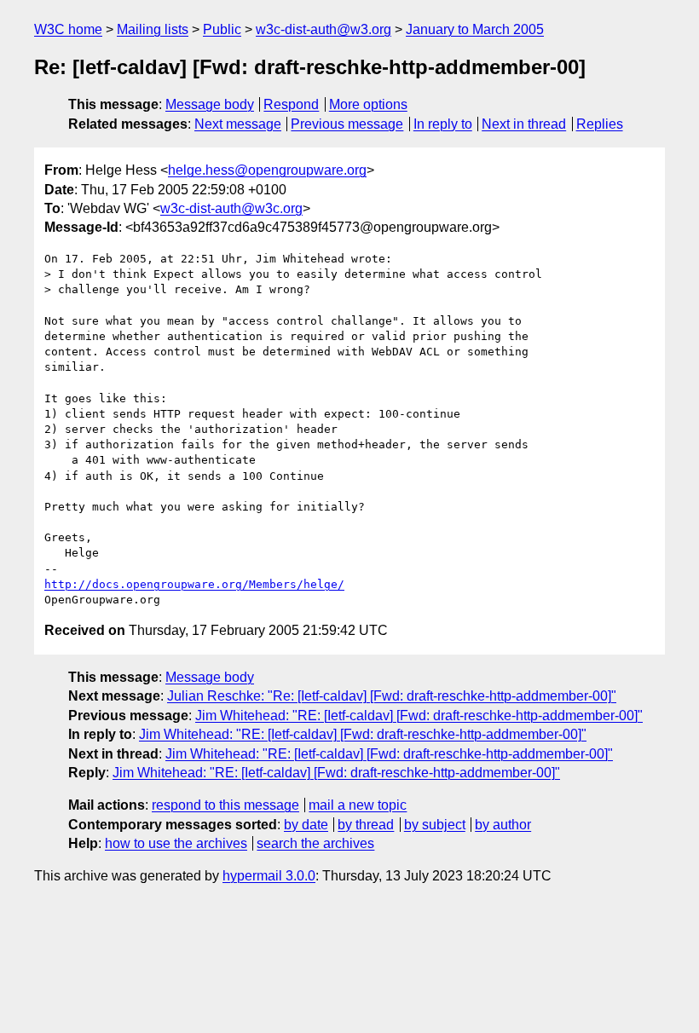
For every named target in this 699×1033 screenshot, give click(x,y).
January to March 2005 (475, 29)
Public (222, 29)
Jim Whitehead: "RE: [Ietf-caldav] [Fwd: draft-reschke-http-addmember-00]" (419, 715)
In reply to (442, 124)
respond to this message (225, 805)
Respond (291, 104)
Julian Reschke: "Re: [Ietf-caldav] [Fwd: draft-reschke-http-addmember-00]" (391, 696)
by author (503, 824)
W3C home (68, 29)
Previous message (347, 124)
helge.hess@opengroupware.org (267, 170)
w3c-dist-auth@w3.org (323, 29)
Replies (599, 124)
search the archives (315, 843)
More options (368, 104)
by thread (366, 824)
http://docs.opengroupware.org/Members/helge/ (194, 584)
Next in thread (524, 124)
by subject (434, 824)
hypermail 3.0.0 (268, 876)
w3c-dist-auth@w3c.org (231, 208)
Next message (237, 124)
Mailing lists (152, 29)
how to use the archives (176, 843)
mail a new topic (358, 805)
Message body (209, 104)
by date (306, 824)
